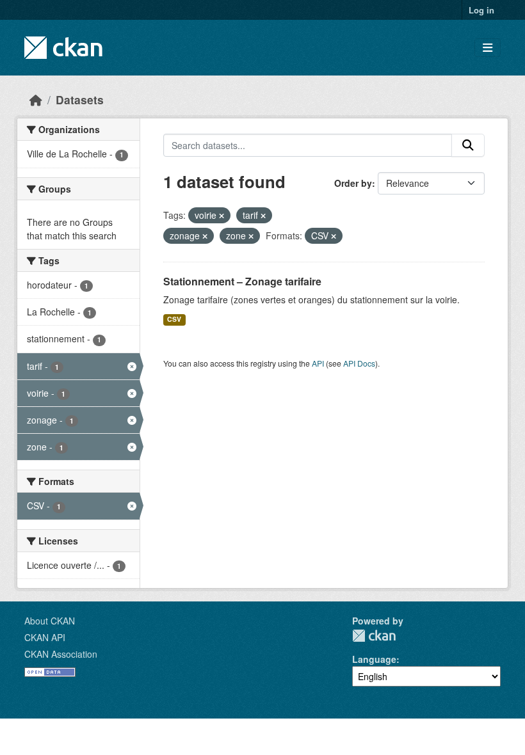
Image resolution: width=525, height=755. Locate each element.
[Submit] (468, 145)
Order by (353, 183)
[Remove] (221, 216)
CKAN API (44, 637)
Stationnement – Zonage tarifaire (242, 281)
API (318, 363)
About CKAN (49, 620)
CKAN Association (60, 654)
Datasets (80, 99)
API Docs (359, 363)
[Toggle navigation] (487, 47)
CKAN (374, 635)
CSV (174, 319)
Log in (481, 10)
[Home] (35, 99)
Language (374, 659)
